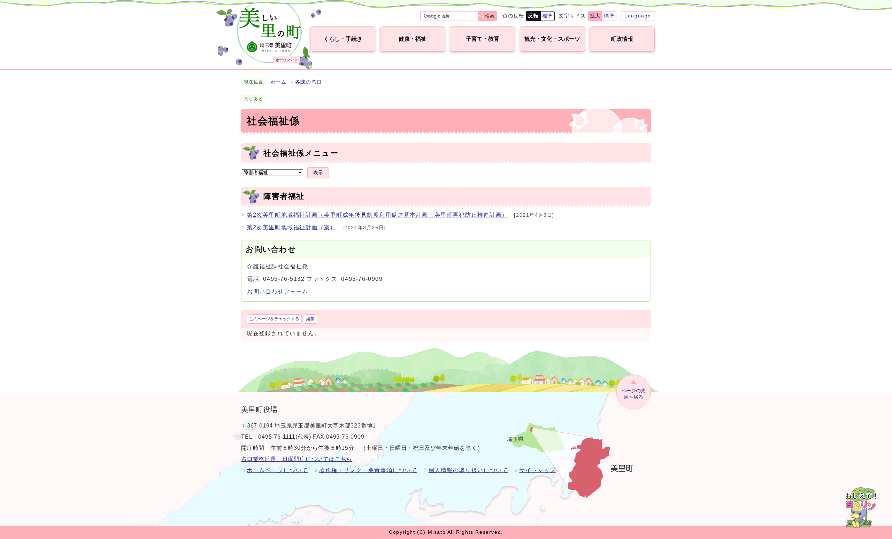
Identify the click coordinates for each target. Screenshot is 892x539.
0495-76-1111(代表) (284, 437)
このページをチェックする (274, 318)
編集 (310, 318)
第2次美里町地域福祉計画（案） (291, 227)
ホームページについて (277, 470)
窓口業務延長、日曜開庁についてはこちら (296, 459)
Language (637, 15)
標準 (547, 15)
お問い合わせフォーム (277, 291)
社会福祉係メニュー (300, 153)
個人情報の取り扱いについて (468, 470)
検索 (489, 15)
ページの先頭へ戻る (633, 394)
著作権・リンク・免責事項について (368, 470)
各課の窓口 (308, 82)
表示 (318, 172)
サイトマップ (537, 470)
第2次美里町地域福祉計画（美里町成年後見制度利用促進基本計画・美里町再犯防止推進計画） (377, 215)
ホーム (278, 82)
